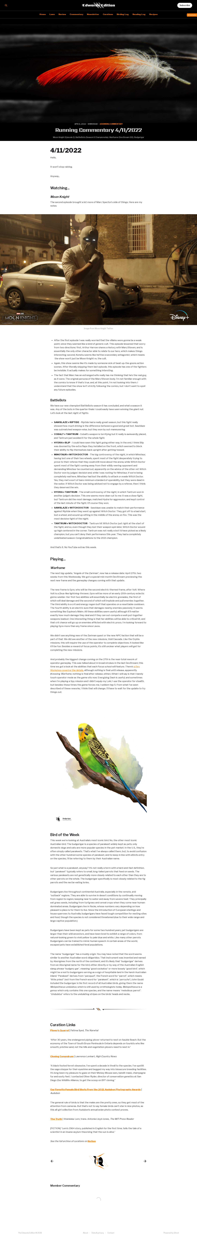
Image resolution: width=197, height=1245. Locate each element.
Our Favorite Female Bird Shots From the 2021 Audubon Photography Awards (95, 1089)
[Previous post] (52, 1161)
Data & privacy (98, 1233)
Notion (92, 1141)
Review (62, 14)
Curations (108, 14)
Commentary (76, 14)
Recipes (153, 14)
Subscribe (185, 5)
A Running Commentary (111, 124)
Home (43, 14)
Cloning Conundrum (61, 1056)
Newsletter (93, 14)
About (85, 1233)
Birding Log (123, 14)
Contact (110, 1233)
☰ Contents (192, 15)
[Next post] (145, 1161)
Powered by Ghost (171, 1233)
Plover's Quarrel (59, 1030)
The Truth (56, 1119)
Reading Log (139, 14)
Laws (52, 14)
